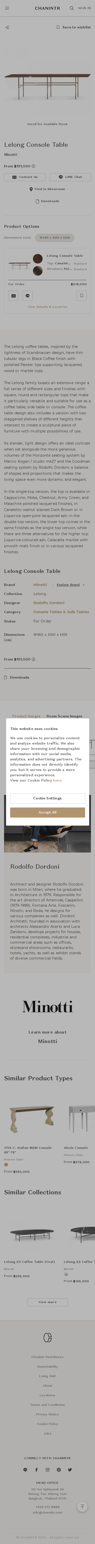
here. (58, 780)
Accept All (48, 812)
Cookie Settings (47, 798)
